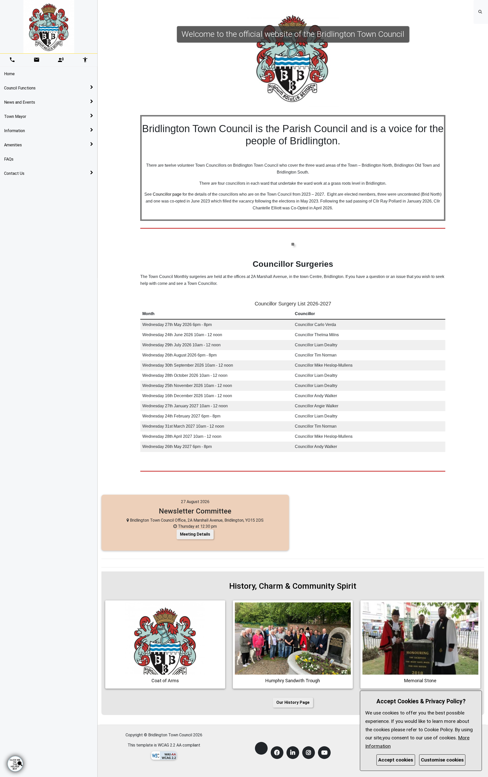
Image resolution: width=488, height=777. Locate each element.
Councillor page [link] (167, 194)
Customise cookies (442, 760)
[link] (480, 11)
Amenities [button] (13, 145)
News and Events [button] (19, 102)
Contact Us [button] (14, 173)
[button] (480, 11)
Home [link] (9, 73)
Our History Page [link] (293, 702)
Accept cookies (395, 760)
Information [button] (14, 130)
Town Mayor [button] (15, 116)
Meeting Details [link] (195, 534)
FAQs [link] (8, 159)
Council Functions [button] (20, 88)
